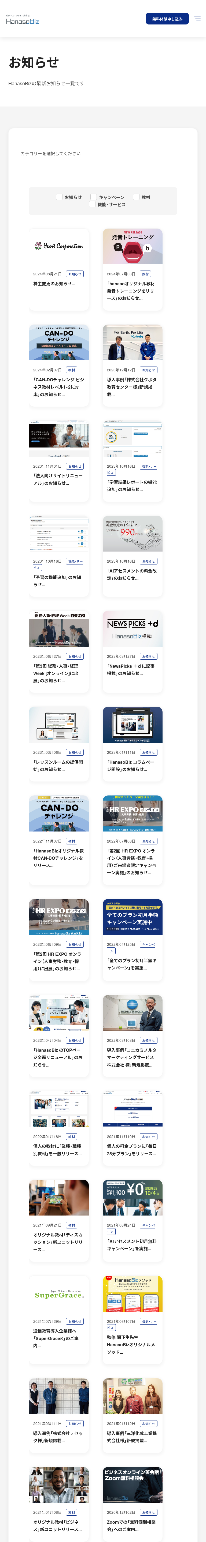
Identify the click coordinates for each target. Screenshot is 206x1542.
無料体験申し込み (167, 19)
